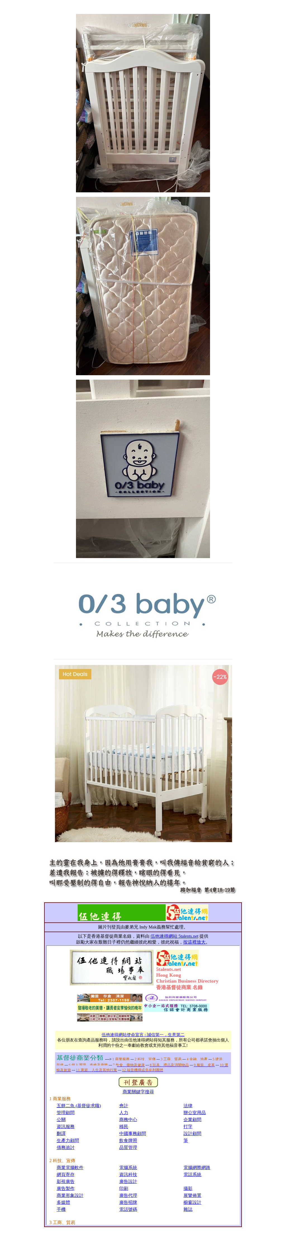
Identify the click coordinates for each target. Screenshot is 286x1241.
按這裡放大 (194, 942)
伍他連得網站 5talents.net (174, 936)
